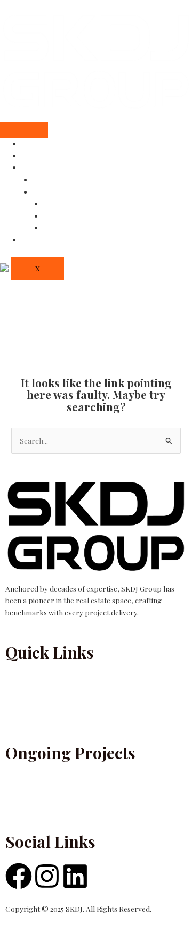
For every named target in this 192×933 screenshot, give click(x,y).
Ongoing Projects (62, 192)
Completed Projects (66, 180)
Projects (36, 167)
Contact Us (40, 240)
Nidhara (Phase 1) (72, 227)
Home (32, 143)
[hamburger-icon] (24, 130)
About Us (37, 156)
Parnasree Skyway (75, 204)
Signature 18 (64, 216)
